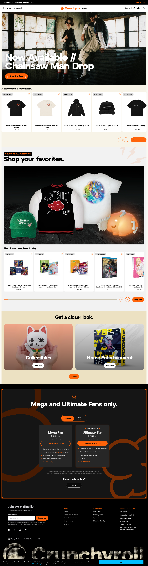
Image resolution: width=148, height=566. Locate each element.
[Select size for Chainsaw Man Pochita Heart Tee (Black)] (29, 94)
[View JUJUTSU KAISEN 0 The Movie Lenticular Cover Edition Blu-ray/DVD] (109, 267)
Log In (127, 8)
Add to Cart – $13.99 (56, 443)
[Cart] (144, 8)
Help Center (97, 511)
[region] (74, 112)
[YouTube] (25, 529)
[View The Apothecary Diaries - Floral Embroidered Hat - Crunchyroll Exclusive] (25, 221)
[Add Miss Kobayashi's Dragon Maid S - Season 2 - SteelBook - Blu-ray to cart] (92, 254)
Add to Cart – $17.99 (92, 443)
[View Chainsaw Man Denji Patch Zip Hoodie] (77, 108)
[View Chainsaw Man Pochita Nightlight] (116, 221)
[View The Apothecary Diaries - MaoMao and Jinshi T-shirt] (102, 189)
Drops (66, 511)
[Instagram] (20, 529)
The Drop (7, 8)
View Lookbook (138, 140)
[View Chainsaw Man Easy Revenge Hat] (107, 108)
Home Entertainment (70, 518)
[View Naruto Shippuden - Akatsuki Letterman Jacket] (68, 211)
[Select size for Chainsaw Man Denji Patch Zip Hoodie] (89, 94)
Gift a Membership (99, 521)
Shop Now (138, 299)
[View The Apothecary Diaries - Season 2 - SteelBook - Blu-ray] (19, 267)
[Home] (74, 8)
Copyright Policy (125, 518)
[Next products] (126, 139)
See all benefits (48, 462)
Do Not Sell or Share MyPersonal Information (128, 529)
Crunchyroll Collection (71, 515)
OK (121, 562)
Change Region (15, 539)
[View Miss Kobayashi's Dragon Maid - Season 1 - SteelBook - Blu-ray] (49, 267)
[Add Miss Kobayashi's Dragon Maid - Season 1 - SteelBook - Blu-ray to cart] (62, 254)
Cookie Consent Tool (127, 515)
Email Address (12, 514)
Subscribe (42, 518)
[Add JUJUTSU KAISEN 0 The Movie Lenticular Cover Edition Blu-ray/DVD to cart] (122, 254)
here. (72, 564)
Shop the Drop (16, 76)
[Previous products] (120, 139)
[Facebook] (8, 529)
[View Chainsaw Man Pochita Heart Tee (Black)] (16, 108)
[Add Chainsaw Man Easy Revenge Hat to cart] (120, 94)
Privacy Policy (124, 521)
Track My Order (98, 515)
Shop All (18, 8)
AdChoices (123, 511)
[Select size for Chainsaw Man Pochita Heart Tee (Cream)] (59, 94)
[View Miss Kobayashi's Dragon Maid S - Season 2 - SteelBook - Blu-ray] (79, 267)
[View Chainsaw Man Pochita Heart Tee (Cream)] (46, 108)
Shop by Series (68, 521)
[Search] (134, 8)
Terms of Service (125, 524)
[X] (14, 529)
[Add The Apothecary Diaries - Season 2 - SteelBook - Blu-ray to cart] (32, 254)
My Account (97, 518)
